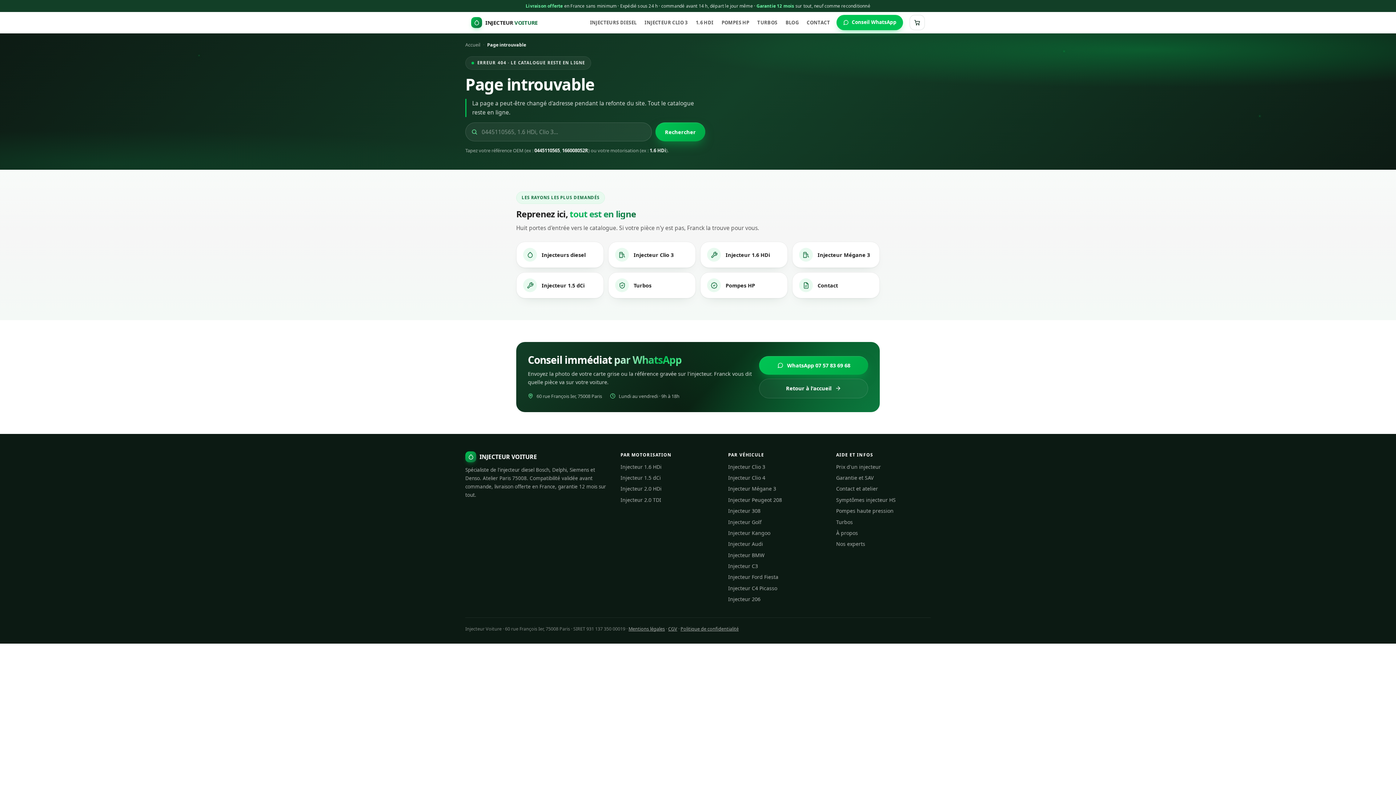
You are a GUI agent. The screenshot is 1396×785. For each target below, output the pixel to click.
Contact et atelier (857, 488)
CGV (672, 629)
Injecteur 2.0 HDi (641, 488)
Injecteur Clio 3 (666, 22)
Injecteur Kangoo (749, 533)
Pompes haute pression (865, 510)
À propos (847, 533)
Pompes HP (736, 22)
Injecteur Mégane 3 (844, 254)
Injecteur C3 (743, 566)
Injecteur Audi (745, 543)
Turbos (767, 22)
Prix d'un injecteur (858, 466)
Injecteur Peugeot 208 (755, 499)
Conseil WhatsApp (874, 22)
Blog (792, 22)
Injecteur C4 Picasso (752, 588)
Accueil (472, 45)
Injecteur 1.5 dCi (563, 285)
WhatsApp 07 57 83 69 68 (818, 365)
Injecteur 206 (744, 599)
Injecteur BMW (746, 555)
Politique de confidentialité (710, 629)
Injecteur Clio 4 (746, 477)
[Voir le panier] (917, 22)
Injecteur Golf (745, 522)
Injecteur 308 (744, 510)
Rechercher (680, 132)
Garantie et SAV (855, 477)
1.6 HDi (705, 22)
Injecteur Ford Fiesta (753, 576)
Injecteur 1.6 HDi (748, 254)
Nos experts (850, 543)
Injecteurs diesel (613, 22)
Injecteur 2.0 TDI (641, 499)
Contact (818, 22)
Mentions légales (647, 629)
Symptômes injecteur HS (866, 499)
